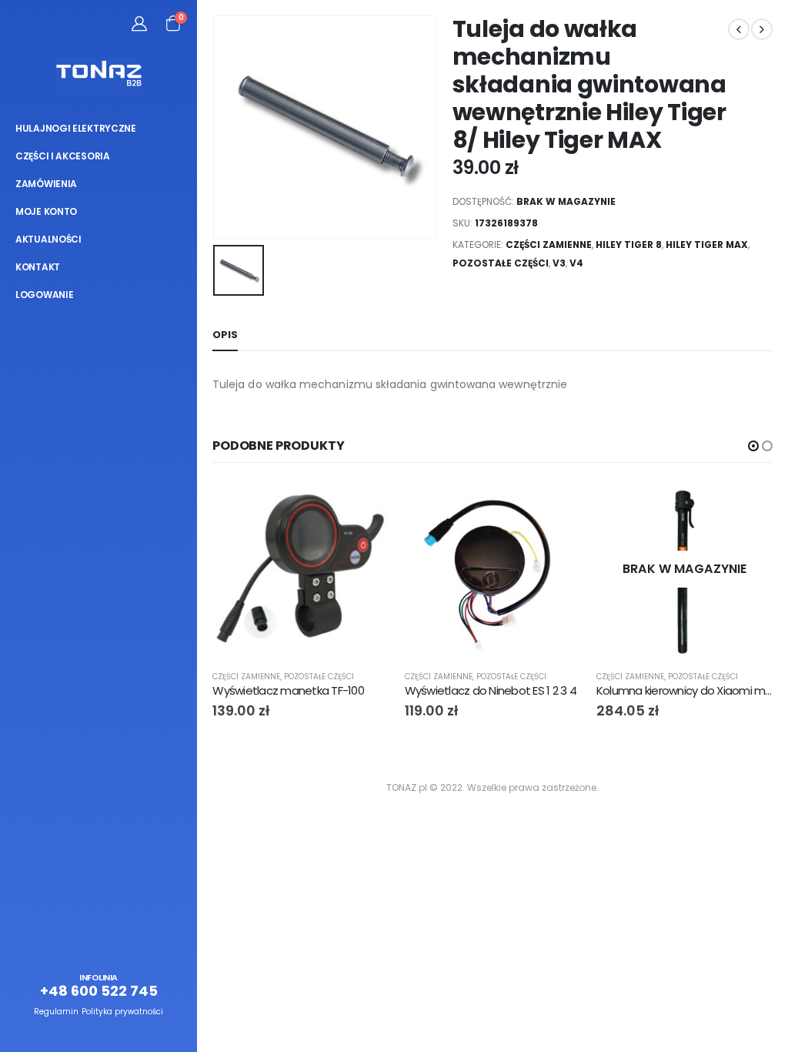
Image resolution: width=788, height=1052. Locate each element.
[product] (300, 569)
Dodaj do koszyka (364, 507)
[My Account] (139, 23)
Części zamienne (549, 244)
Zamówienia (46, 183)
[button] (753, 446)
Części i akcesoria (62, 155)
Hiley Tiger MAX (707, 244)
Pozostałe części (500, 263)
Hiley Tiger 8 (629, 244)
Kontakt (37, 266)
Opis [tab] (225, 334)
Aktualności (48, 239)
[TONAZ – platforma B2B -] (99, 75)
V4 (576, 263)
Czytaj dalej (747, 507)
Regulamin (56, 1011)
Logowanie (44, 294)
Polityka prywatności (122, 1011)
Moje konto (46, 211)
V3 (559, 263)
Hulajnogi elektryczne (75, 128)
